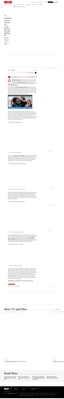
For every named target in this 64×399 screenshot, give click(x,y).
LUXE (37, 4)
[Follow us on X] (7, 393)
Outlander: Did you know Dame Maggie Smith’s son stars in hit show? (10, 378)
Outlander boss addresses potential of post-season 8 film (52, 377)
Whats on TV (11, 286)
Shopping (33, 4)
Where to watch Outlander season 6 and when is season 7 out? (24, 378)
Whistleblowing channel (44, 393)
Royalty (10, 4)
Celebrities (6, 4)
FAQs (23, 389)
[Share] (35, 73)
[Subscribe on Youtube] (10, 393)
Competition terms (31, 394)
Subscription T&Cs (34, 388)
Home (5, 15)
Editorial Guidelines (39, 394)
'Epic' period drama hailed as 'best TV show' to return (15, 361)
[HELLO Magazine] (8, 2)
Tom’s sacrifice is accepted (19, 155)
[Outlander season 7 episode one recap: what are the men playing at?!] (56, 2)
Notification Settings (23, 394)
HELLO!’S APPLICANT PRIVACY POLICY (50, 394)
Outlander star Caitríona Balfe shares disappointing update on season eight (38, 378)
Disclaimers (21, 393)
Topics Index (33, 389)
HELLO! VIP (40, 4)
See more (57, 309)
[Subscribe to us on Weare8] (15, 393)
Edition (40, 2)
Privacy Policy (52, 393)
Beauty (23, 4)
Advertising (16, 389)
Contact (24, 388)
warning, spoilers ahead (12, 84)
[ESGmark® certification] (10, 389)
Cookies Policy (27, 393)
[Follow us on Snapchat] (12, 393)
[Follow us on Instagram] (4, 393)
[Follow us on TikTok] (9, 393)
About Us (15, 388)
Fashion (14, 4)
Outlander (18, 286)
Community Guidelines (35, 393)
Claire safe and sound (21, 82)
